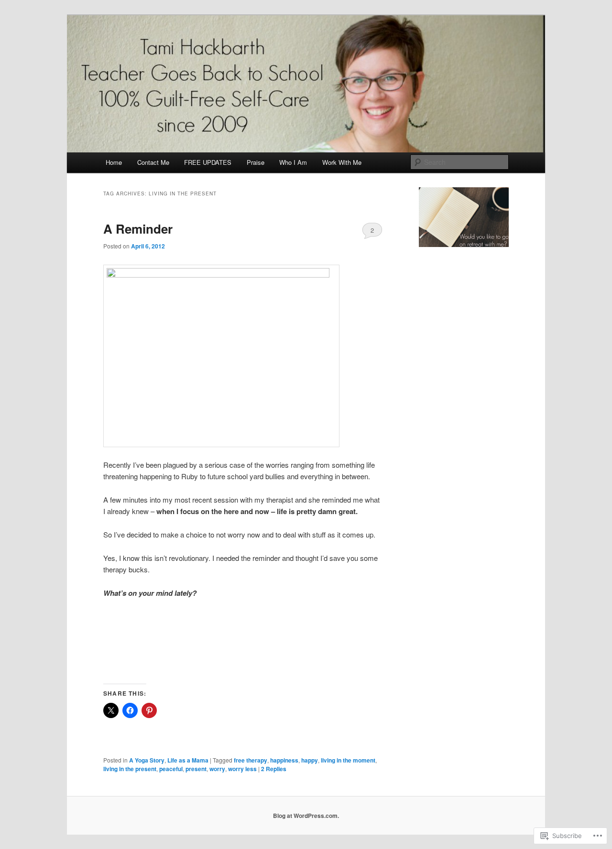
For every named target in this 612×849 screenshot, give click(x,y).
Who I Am (293, 162)
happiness (284, 760)
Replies (273, 768)
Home (114, 162)
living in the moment (348, 760)
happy (309, 760)
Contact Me (153, 162)
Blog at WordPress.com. (306, 815)
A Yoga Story (146, 760)
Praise (255, 162)
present (196, 768)
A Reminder (138, 228)
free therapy (250, 760)
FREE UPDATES (207, 162)
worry (217, 768)
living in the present (129, 768)
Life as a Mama (187, 760)
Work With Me (341, 162)
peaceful (171, 768)
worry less (242, 768)
